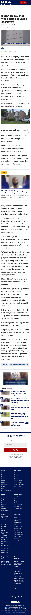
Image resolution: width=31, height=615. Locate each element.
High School (4, 510)
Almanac (16, 479)
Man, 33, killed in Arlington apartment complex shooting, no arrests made (15, 192)
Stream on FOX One (18, 558)
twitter (12, 597)
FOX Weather (17, 482)
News (3, 471)
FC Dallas (3, 505)
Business (3, 486)
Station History (18, 522)
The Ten (3, 521)
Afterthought (4, 539)
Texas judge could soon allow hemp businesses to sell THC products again (20, 423)
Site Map (16, 542)
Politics (3, 482)
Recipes (16, 501)
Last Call (3, 527)
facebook (9, 597)
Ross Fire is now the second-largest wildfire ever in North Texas (20, 407)
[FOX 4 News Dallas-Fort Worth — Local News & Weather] (6, 3)
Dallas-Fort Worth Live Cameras (19, 485)
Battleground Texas (4, 532)
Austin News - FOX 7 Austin (6, 565)
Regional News (4, 558)
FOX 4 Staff (5, 25)
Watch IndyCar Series (18, 574)
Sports (3, 495)
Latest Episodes (4, 516)
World (2, 479)
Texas (3, 475)
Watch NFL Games (19, 561)
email (22, 597)
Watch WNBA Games (17, 584)
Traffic (16, 503)
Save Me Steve (18, 508)
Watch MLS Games (17, 587)
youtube (18, 597)
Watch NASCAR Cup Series (18, 570)
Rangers (3, 499)
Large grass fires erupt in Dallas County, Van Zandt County (19, 393)
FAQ (15, 524)
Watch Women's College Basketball (19, 580)
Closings (16, 475)
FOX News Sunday (6, 490)
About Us (17, 515)
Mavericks (4, 501)
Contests (16, 538)
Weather (17, 471)
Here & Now (4, 552)
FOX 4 (10, 25)
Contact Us (17, 517)
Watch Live (23, 2)
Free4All (3, 525)
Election (3, 480)
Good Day (17, 495)
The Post (3, 523)
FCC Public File (18, 532)
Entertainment (18, 505)
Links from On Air (19, 497)
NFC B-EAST (4, 541)
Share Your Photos (19, 488)
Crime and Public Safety (19, 365)
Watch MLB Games (17, 567)
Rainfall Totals (18, 480)
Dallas (14, 25)
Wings (3, 506)
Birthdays (16, 499)
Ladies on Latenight (4, 529)
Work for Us (17, 528)
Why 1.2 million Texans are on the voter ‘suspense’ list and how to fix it (20, 400)
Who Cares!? (4, 537)
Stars (2, 503)
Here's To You (5, 550)
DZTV (2, 543)
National (3, 477)
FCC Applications (18, 534)
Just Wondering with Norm (5, 546)
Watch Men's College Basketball (19, 577)
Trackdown (4, 535)
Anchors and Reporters (17, 519)
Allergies (16, 477)
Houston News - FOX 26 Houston (5, 561)
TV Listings (17, 530)
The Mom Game (5, 549)
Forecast (16, 473)
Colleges (3, 508)
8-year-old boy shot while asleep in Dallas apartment (12, 47)
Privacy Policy (17, 457)
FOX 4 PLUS (17, 536)
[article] (15, 182)
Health (3, 488)
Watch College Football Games (18, 563)
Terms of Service (16, 459)
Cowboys (3, 497)
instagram (15, 597)
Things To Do (18, 506)
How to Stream (18, 526)
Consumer (4, 484)
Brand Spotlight (18, 540)
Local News (4, 473)
